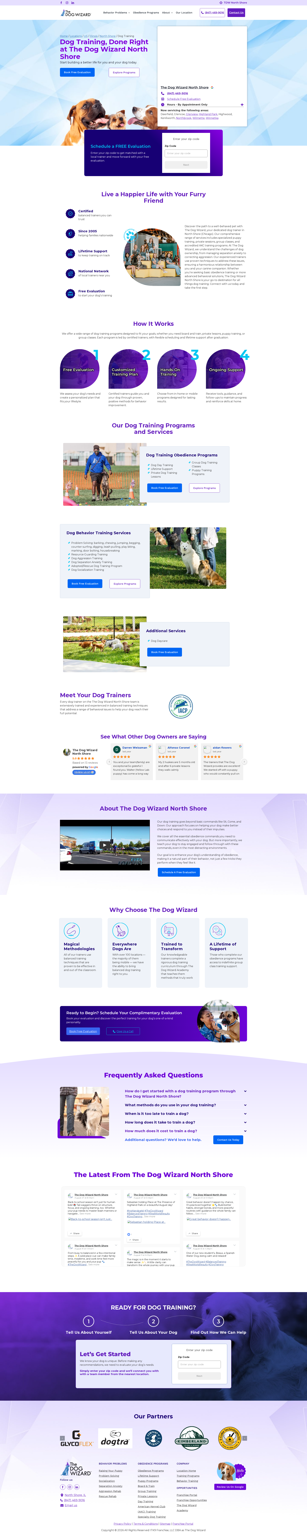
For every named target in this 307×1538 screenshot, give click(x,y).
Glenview (192, 114)
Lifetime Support (148, 1475)
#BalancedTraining (137, 1213)
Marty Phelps (222, 747)
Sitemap (165, 1523)
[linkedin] (72, 2)
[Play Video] (104, 845)
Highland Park (208, 114)
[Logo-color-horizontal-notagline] (75, 10)
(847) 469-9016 (214, 12)
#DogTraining (134, 1216)
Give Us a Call (125, 1031)
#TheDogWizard (154, 1210)
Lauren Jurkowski (180, 747)
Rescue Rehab (107, 1496)
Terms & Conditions (145, 1523)
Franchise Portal (187, 1495)
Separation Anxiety (110, 1486)
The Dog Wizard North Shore (185, 87)
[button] (186, 1094)
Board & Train (146, 1486)
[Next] (244, 761)
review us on (82, 772)
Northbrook (183, 118)
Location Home (186, 1470)
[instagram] (67, 2)
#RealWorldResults (159, 1213)
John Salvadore (133, 747)
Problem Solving (109, 1475)
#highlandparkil (135, 1210)
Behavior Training (187, 1480)
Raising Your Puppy (110, 1470)
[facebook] (61, 2)
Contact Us (236, 12)
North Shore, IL (75, 1495)
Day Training (145, 1501)
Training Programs (188, 1475)
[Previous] (109, 761)
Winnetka (212, 118)
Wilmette (199, 118)
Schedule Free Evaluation (184, 99)
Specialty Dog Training (152, 1516)
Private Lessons (147, 1496)
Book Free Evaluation (83, 1031)
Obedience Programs (151, 1470)
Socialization (107, 1480)
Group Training (147, 1491)
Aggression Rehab (110, 1491)
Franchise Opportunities (192, 1500)
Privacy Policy (122, 1523)
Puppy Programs (148, 1480)
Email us (71, 1505)
